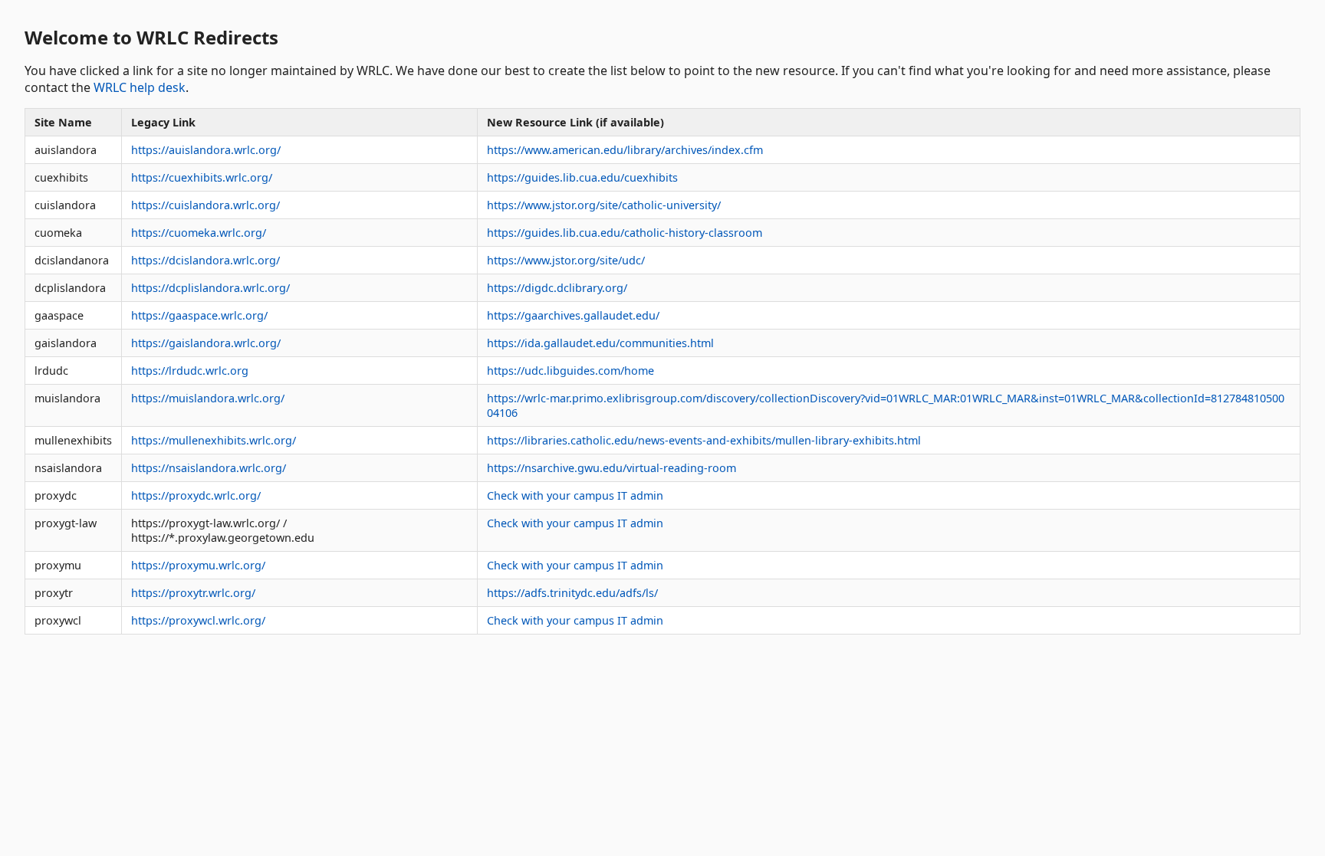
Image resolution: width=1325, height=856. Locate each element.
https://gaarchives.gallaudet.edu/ (573, 315)
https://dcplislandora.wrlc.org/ (210, 287)
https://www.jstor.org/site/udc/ (566, 260)
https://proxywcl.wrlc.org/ (198, 620)
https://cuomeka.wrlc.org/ (198, 232)
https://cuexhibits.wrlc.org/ (201, 177)
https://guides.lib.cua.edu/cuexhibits (582, 177)
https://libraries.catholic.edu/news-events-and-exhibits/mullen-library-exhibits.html (704, 440)
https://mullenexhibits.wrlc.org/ (213, 440)
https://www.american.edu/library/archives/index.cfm (625, 150)
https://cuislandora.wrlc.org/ (205, 205)
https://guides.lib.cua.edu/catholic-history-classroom (624, 232)
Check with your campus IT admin (575, 495)
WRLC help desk (140, 87)
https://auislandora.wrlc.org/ (206, 150)
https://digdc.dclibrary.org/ (557, 287)
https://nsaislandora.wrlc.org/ (208, 468)
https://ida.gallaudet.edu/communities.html (600, 343)
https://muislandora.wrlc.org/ (207, 398)
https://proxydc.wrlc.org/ (196, 495)
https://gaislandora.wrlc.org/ (206, 343)
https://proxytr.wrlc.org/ (193, 592)
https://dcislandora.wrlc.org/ (205, 260)
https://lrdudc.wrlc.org (189, 370)
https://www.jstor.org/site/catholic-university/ (604, 205)
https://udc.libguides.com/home (570, 370)
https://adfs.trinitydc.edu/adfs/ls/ (572, 592)
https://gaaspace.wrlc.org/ (199, 315)
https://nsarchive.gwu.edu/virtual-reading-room (611, 468)
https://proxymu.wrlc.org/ (198, 565)
